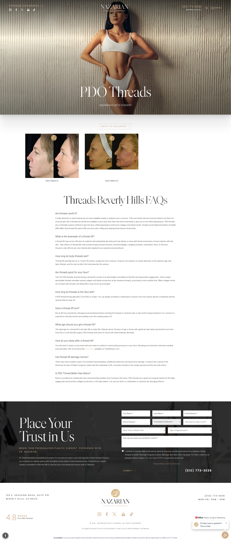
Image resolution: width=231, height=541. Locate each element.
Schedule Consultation (24, 5)
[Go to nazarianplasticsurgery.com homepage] (114, 8)
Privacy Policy (158, 464)
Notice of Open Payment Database (133, 529)
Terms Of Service (173, 464)
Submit (128, 471)
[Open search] (206, 8)
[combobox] (166, 422)
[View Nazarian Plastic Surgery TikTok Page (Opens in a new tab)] (34, 10)
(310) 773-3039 (191, 6)
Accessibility (111, 529)
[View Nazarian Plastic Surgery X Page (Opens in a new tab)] (22, 10)
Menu (218, 8)
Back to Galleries (114, 126)
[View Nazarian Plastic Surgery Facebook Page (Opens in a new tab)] (16, 10)
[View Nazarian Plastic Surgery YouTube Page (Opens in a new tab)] (28, 10)
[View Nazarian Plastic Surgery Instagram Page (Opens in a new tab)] (10, 10)
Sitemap (85, 529)
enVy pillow (89, 349)
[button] (212, 8)
